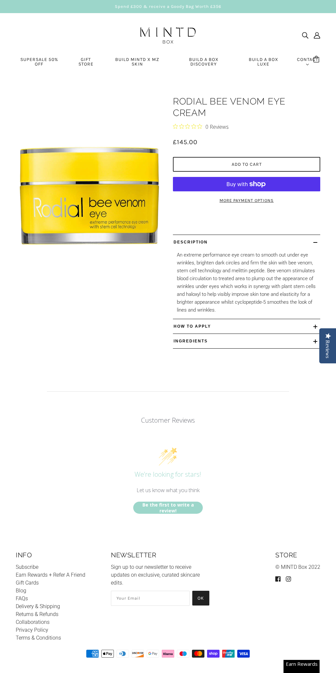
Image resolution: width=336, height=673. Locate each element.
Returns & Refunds (37, 614)
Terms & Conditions (38, 638)
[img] (305, 35)
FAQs (22, 598)
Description (191, 242)
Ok (201, 598)
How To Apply (192, 326)
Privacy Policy (32, 630)
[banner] (168, 35)
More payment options (247, 200)
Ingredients (191, 341)
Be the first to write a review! (168, 508)
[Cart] (317, 59)
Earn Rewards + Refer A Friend (50, 575)
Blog (21, 590)
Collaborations (33, 622)
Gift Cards (27, 583)
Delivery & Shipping (38, 606)
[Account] (317, 35)
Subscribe (27, 567)
